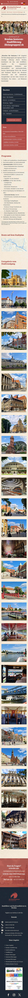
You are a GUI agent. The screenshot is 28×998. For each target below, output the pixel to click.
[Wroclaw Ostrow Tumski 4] (14, 537)
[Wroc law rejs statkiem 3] (14, 724)
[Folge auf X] (19, 994)
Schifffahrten (9, 952)
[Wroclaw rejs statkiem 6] (14, 683)
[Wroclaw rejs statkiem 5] (14, 662)
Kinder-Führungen (10, 954)
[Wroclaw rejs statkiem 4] (14, 641)
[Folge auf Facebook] (8, 994)
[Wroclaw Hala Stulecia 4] (14, 495)
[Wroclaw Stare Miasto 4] (14, 828)
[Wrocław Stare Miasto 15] (14, 329)
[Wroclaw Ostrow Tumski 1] (14, 599)
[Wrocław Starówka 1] (14, 350)
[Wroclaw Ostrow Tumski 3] (14, 516)
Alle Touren (9, 12)
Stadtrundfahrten (10, 950)
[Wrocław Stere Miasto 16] (14, 370)
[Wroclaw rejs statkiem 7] (14, 703)
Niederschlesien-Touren (12, 964)
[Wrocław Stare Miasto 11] (14, 433)
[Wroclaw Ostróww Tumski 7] (14, 579)
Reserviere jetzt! (14, 120)
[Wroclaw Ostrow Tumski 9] (14, 558)
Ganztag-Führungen (11, 959)
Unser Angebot (9, 945)
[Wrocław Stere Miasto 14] (14, 412)
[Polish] (22, 4)
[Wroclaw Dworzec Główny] (14, 308)
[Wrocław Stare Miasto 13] (14, 391)
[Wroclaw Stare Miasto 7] (14, 807)
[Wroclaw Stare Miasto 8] (14, 745)
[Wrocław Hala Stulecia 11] (14, 454)
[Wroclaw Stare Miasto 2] (14, 766)
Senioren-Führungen (18, 12)
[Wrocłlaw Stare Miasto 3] (14, 849)
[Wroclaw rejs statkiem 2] (14, 620)
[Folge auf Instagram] (14, 994)
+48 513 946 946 (14, 877)
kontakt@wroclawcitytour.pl (14, 871)
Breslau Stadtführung (11, 947)
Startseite (3, 12)
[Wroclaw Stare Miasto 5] (14, 787)
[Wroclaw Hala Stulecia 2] (14, 475)
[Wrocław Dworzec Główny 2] (14, 287)
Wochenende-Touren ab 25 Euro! (14, 961)
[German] (24, 4)
